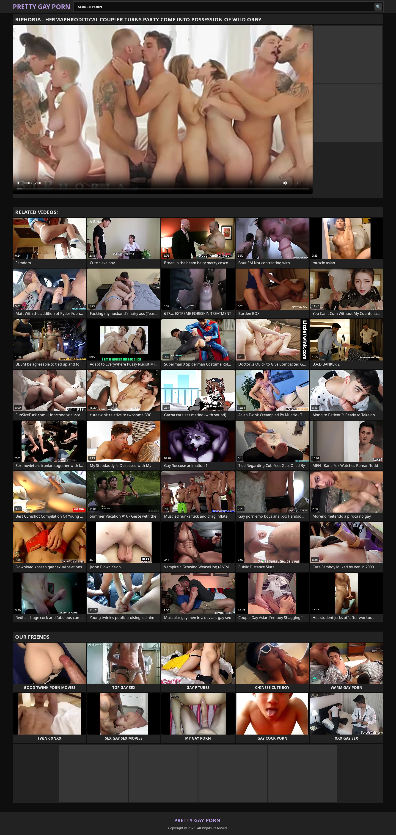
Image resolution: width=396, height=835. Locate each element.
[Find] (378, 7)
